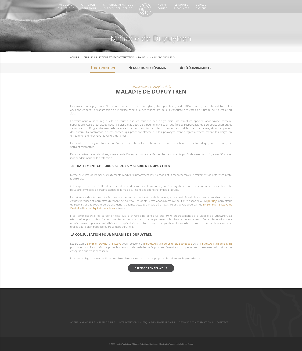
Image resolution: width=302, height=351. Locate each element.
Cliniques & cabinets (181, 6)
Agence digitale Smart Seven (181, 344)
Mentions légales (163, 322)
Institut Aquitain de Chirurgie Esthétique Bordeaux (151, 306)
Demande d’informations (196, 322)
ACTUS (74, 322)
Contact (223, 322)
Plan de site (107, 322)
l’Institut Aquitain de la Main (215, 243)
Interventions (129, 322)
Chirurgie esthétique (88, 6)
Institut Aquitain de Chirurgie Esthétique (168, 243)
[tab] (102, 68)
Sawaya (116, 243)
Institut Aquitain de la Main (99, 208)
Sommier (92, 243)
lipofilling (211, 201)
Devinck (103, 243)
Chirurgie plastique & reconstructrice (118, 6)
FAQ (144, 322)
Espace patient (201, 6)
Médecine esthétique (66, 6)
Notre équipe (162, 6)
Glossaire (88, 322)
